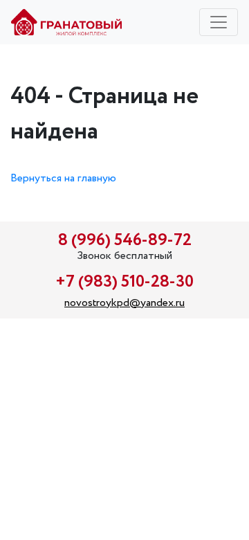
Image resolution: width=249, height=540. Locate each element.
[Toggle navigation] (218, 22)
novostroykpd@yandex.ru (124, 303)
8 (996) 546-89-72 (125, 240)
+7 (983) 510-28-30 (124, 282)
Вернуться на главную (63, 178)
